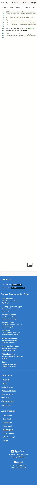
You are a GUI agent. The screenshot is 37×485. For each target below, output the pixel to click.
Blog (5, 383)
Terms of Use (21, 467)
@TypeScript (8, 394)
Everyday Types (7, 298)
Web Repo (7, 405)
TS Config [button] (4, 3)
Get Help (6, 380)
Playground (7, 426)
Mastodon (7, 398)
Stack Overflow (8, 401)
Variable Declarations (9, 338)
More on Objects (8, 322)
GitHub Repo (8, 387)
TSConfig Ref (8, 430)
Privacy (14, 467)
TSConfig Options (8, 354)
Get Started (7, 415)
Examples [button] (15, 3)
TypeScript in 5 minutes (10, 346)
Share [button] (27, 7)
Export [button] (18, 7)
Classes (4, 362)
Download (7, 419)
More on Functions (9, 314)
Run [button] (11, 7)
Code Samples (8, 433)
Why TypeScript (9, 437)
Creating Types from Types (12, 306)
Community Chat (9, 391)
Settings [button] (33, 3)
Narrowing (6, 330)
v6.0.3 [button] (4, 7)
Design (5, 440)
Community (7, 422)
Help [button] (24, 3)
